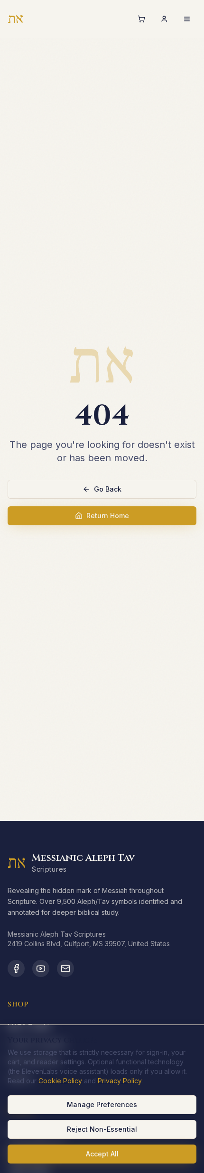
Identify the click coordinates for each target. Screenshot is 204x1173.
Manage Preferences (102, 1104)
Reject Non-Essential (102, 1129)
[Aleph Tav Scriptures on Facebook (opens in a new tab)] (16, 968)
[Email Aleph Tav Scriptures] (65, 968)
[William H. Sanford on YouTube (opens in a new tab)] (40, 968)
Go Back (107, 489)
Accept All (102, 1154)
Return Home (107, 516)
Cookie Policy (60, 1081)
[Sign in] (164, 18)
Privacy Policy (119, 1081)
